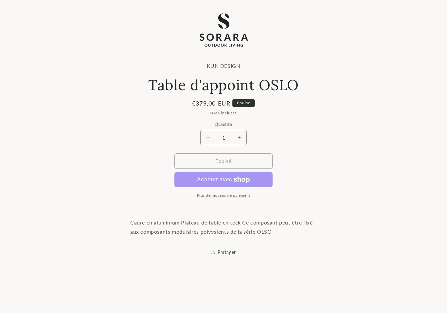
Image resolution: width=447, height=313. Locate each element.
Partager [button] (227, 252)
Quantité (223, 124)
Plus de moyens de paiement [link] (223, 195)
